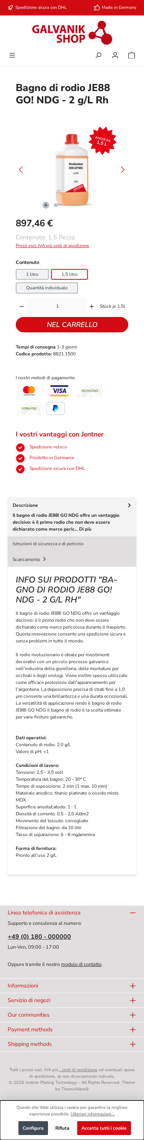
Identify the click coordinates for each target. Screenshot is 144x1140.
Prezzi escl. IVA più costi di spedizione (52, 246)
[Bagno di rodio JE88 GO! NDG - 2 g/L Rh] (72, 169)
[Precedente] (21, 169)
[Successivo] (122, 169)
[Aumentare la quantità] (91, 306)
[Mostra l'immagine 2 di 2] (56, 205)
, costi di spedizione (79, 1070)
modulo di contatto (81, 964)
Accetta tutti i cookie (104, 1128)
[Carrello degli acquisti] (131, 56)
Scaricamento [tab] (27, 559)
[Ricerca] (98, 56)
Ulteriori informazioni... (93, 1114)
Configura (33, 1128)
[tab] (72, 516)
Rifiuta (62, 1128)
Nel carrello (72, 324)
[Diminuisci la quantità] (21, 306)
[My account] (115, 56)
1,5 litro (69, 274)
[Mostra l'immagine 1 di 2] (46, 205)
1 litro (32, 274)
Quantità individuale (47, 288)
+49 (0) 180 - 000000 (39, 937)
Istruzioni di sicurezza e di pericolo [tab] (48, 544)
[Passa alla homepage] (72, 33)
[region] (72, 169)
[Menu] (12, 56)
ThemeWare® (75, 1089)
